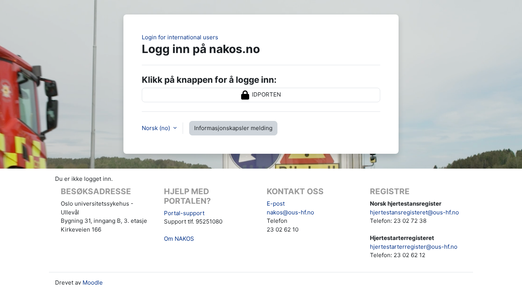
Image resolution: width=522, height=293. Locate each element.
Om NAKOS (179, 238)
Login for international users (180, 37)
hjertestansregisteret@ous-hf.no (414, 212)
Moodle (93, 282)
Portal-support (184, 213)
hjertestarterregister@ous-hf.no (413, 246)
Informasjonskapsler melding (233, 128)
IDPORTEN (265, 94)
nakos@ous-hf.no (290, 212)
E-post (276, 203)
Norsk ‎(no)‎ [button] (157, 128)
